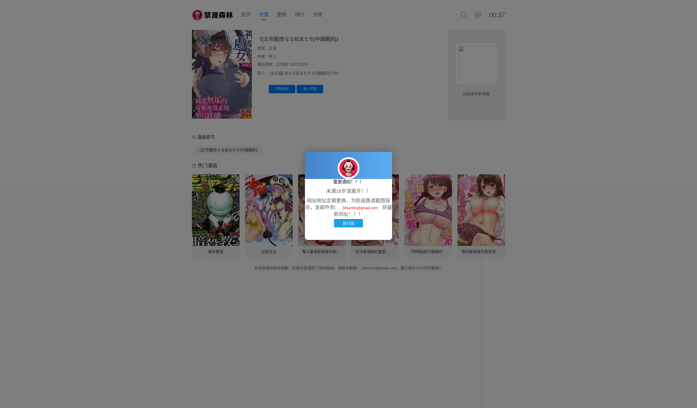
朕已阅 (348, 223)
